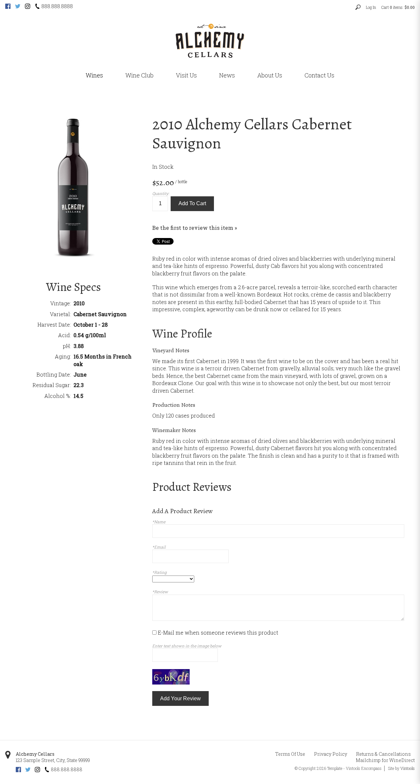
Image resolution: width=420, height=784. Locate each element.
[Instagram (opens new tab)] (27, 7)
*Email (159, 547)
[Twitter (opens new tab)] (17, 7)
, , (53, 760)
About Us (269, 75)
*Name (158, 521)
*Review (160, 591)
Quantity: (160, 193)
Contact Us (319, 75)
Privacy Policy (330, 754)
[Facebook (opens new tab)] (7, 7)
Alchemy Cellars (35, 754)
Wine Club (139, 75)
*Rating (159, 572)
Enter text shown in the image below (186, 645)
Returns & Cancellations (383, 754)
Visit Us (186, 75)
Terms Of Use (290, 754)
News (227, 75)
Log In (371, 7)
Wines (94, 75)
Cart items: (398, 7)
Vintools (407, 768)
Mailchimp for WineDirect (385, 760)
